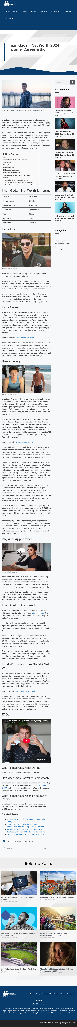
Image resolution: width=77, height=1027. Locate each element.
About (57, 246)
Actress (33, 11)
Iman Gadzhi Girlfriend (12, 172)
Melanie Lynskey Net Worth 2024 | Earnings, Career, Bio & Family (65, 218)
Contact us (59, 249)
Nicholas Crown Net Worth (26, 442)
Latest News (10, 18)
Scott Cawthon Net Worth (25, 691)
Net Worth (32, 841)
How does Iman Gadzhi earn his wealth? (20, 182)
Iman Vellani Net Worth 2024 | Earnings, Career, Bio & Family (65, 134)
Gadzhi (15, 841)
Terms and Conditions (63, 244)
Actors (25, 11)
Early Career (8, 165)
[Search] (72, 82)
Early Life (7, 162)
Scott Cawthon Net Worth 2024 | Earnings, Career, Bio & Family (65, 155)
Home (8, 11)
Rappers (16, 11)
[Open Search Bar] (70, 26)
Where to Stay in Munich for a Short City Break (57, 898)
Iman (20, 841)
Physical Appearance (11, 170)
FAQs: (6, 178)
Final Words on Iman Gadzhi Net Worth (17, 175)
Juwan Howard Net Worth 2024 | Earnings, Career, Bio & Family (65, 197)
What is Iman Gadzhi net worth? (18, 180)
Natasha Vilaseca (37, 613)
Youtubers (67, 11)
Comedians (43, 11)
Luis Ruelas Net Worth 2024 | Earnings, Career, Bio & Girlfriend (65, 176)
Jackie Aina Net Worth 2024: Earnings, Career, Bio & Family (64, 113)
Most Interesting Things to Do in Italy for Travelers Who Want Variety (55, 934)
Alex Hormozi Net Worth (25, 338)
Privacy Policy (60, 241)
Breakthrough (9, 167)
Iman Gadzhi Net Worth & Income (15, 160)
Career (10, 841)
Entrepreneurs (55, 11)
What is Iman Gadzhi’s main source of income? (22, 185)
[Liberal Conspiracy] (10, 3)
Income (25, 841)
